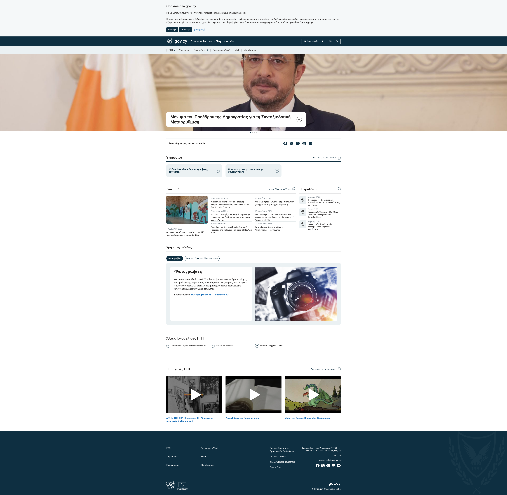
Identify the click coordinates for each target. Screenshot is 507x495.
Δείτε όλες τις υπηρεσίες (324, 157)
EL (323, 41)
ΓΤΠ (171, 50)
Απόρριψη (185, 29)
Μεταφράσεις (250, 50)
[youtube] (304, 143)
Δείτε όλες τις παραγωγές (323, 369)
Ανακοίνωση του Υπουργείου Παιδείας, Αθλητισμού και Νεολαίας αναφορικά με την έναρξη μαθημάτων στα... (230, 204)
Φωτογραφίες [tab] (174, 258)
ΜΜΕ (236, 50)
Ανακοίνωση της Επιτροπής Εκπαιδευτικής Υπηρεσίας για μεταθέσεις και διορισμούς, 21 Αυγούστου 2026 (275, 217)
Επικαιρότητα (200, 50)
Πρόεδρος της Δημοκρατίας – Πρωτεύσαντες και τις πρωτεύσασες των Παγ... (324, 202)
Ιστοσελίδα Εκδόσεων (225, 346)
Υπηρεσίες (184, 50)
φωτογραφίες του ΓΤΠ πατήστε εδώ (210, 294)
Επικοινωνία (312, 41)
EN (330, 41)
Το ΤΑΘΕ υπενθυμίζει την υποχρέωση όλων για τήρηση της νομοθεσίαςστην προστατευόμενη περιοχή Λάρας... (231, 217)
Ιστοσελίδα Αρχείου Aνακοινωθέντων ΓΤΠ (189, 346)
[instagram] (298, 143)
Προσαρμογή (199, 29)
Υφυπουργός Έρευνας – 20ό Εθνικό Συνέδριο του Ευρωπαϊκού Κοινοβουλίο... (323, 214)
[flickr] (310, 143)
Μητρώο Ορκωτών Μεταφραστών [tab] (202, 258)
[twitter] (291, 143)
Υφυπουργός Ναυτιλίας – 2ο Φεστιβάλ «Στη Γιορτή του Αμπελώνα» (320, 226)
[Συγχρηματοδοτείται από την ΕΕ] (182, 486)
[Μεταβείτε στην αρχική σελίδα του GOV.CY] (177, 41)
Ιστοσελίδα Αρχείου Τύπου (271, 346)
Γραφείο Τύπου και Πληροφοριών (212, 41)
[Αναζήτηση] (337, 41)
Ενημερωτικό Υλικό (221, 50)
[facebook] (285, 143)
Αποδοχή (172, 29)
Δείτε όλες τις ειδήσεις (280, 189)
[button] (250, 132)
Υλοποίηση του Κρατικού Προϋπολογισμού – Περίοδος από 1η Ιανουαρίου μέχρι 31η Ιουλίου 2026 (231, 230)
